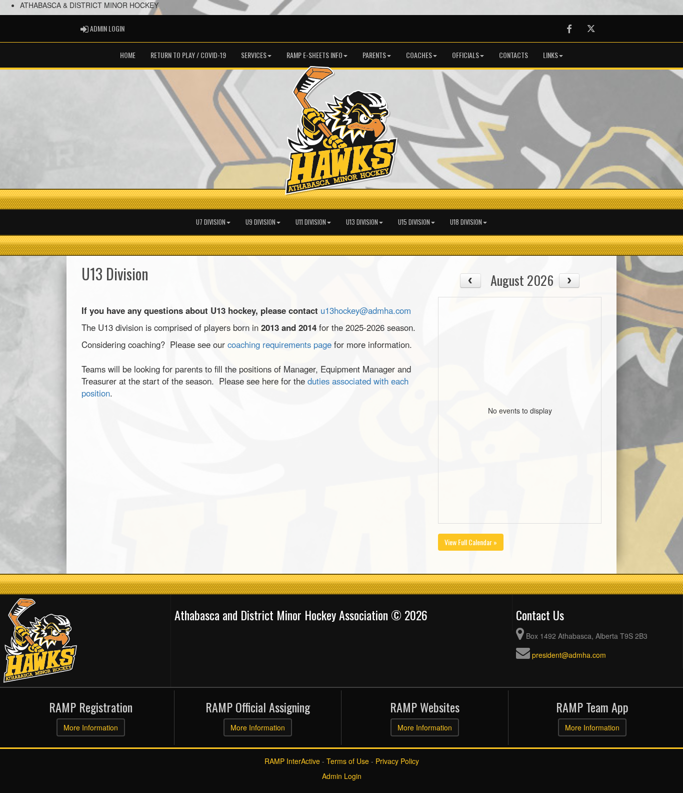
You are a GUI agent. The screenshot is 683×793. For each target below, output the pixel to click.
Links (550, 55)
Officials (465, 55)
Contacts (513, 55)
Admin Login (342, 776)
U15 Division (414, 222)
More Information (91, 727)
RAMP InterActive (292, 761)
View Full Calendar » (470, 542)
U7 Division (211, 222)
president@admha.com (569, 655)
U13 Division (362, 222)
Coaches (419, 55)
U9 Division (261, 222)
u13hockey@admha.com (365, 310)
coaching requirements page (280, 344)
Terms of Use (347, 761)
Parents (374, 55)
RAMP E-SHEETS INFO (314, 55)
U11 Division (311, 222)
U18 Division (466, 222)
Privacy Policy (397, 761)
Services (253, 55)
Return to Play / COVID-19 (188, 55)
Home (128, 55)
